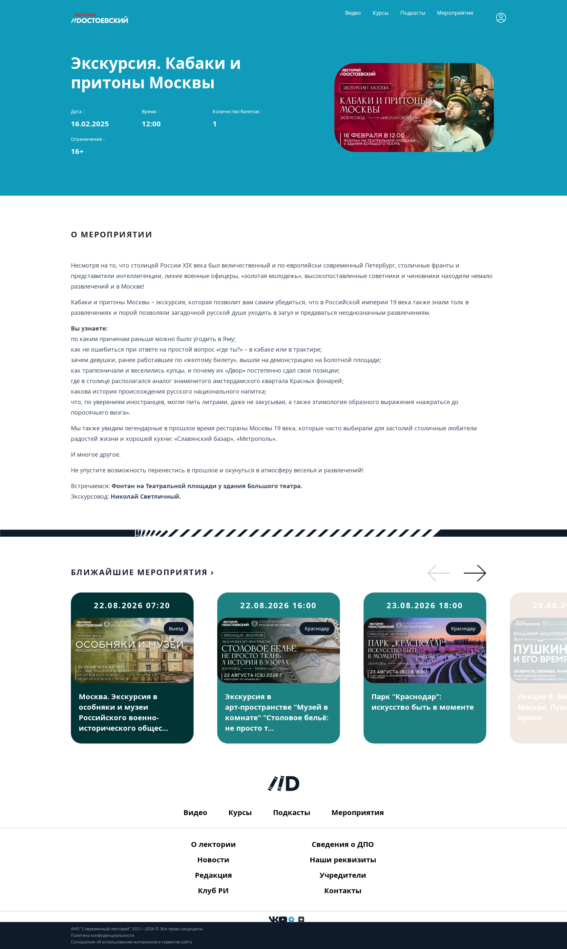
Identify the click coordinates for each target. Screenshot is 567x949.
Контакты (343, 890)
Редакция (213, 875)
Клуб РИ (213, 890)
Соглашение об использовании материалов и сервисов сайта (131, 942)
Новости (213, 859)
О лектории (213, 844)
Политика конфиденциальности (102, 935)
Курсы (380, 12)
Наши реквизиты (343, 859)
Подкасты (412, 12)
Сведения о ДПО (343, 844)
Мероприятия (455, 12)
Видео (353, 12)
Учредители (343, 875)
